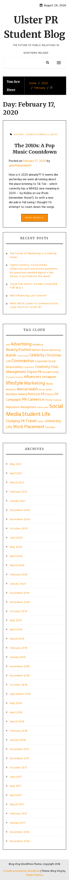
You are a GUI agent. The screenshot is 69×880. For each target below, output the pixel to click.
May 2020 (16, 547)
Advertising (21, 344)
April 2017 (16, 795)
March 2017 (17, 805)
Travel (30, 421)
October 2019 (18, 612)
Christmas (53, 355)
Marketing (34, 383)
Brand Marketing (51, 350)
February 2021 (18, 492)
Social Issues (42, 407)
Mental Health (27, 389)
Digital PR (34, 372)
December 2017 (19, 749)
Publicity (57, 400)
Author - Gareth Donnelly (31, 135)
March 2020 (17, 565)
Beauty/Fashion (18, 350)
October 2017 (18, 768)
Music (54, 135)
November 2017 (19, 759)
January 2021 (17, 501)
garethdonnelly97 (20, 165)
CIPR (8, 361)
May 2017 (15, 786)
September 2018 (20, 694)
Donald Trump (50, 372)
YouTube (50, 427)
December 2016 (19, 832)
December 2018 (20, 667)
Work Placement (28, 427)
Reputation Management (21, 407)
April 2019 (16, 630)
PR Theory (47, 400)
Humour (19, 377)
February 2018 (18, 731)
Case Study (22, 356)
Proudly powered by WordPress (21, 871)
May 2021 (16, 464)
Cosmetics (29, 367)
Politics (49, 394)
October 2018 (18, 685)
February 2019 (18, 648)
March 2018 (17, 722)
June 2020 (16, 538)
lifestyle (14, 383)
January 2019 (18, 657)
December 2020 (20, 510)
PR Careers (31, 399)
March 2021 (17, 483)
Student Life (36, 414)
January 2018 (18, 740)
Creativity (42, 367)
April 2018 (16, 713)
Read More (33, 218)
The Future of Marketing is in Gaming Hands (33, 255)
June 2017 (16, 777)
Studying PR (15, 421)
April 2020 (16, 556)
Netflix (49, 390)
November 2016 (20, 841)
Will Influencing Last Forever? (28, 296)
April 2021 (16, 473)
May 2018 (16, 703)
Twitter (40, 421)
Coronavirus (23, 361)
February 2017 (18, 814)
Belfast (36, 350)
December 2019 (20, 593)
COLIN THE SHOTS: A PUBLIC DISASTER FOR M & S (34, 286)
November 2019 (20, 602)
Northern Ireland (16, 394)
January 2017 (17, 823)
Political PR (36, 394)
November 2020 (20, 519)
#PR (8, 345)
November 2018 (20, 676)
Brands (11, 355)
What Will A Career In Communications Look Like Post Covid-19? (34, 305)
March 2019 (17, 639)
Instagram (49, 377)
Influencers (32, 377)
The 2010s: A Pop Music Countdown (34, 148)
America (37, 344)
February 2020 (19, 575)
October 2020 (19, 529)
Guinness (10, 377)
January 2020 (18, 584)
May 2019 (16, 621)
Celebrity (36, 355)
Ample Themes (34, 875)
